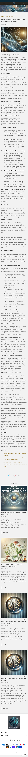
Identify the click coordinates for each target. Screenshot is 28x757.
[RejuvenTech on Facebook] (11, 740)
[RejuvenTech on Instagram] (13, 740)
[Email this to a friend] (19, 475)
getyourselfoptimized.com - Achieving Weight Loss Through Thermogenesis (15, 458)
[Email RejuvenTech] (8, 740)
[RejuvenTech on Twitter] (17, 740)
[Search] (23, 3)
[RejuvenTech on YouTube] (20, 740)
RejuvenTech (10, 752)
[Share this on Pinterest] (15, 475)
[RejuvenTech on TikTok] (15, 740)
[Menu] (0, 3)
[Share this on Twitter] (8, 475)
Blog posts (14, 483)
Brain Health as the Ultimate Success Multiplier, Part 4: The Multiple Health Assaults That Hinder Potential (13, 678)
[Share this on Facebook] (12, 475)
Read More (5, 532)
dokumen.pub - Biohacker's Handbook (13, 462)
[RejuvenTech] (14, 3)
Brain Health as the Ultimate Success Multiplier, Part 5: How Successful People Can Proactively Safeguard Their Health (13, 621)
